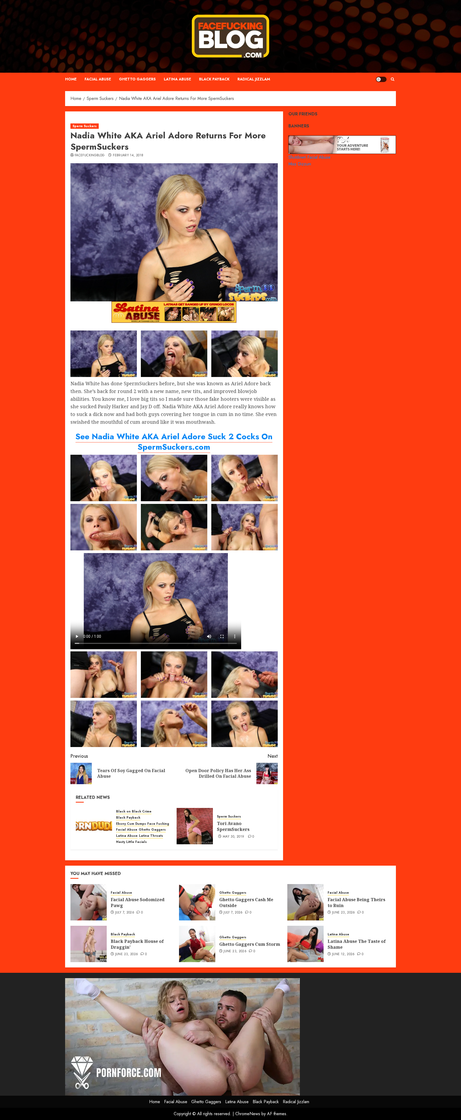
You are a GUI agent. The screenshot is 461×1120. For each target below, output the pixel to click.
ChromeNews (247, 1114)
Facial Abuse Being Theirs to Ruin (356, 902)
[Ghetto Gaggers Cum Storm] (197, 944)
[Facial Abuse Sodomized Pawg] (88, 902)
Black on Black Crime (134, 811)
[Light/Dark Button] (381, 79)
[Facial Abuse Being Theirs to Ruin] (305, 902)
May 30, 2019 (233, 837)
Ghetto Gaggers (137, 79)
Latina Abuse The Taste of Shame (357, 944)
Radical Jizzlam (253, 79)
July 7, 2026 (124, 913)
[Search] (392, 79)
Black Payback (214, 79)
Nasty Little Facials (131, 842)
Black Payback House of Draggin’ (137, 944)
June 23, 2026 (343, 913)
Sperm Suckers (85, 126)
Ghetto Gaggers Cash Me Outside (246, 902)
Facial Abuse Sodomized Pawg (138, 902)
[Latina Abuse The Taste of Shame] (305, 944)
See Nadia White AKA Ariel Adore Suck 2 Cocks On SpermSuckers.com (173, 442)
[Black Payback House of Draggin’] (88, 944)
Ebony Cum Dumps (131, 824)
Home (71, 79)
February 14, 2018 (128, 155)
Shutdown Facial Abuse (309, 157)
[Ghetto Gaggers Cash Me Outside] (197, 902)
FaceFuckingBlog (90, 155)
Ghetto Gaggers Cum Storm (249, 944)
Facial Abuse (98, 79)
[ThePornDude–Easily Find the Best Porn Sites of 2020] (94, 826)
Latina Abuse (177, 79)
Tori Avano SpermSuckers (233, 826)
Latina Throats (151, 836)
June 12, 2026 (343, 954)
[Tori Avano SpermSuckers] (195, 826)
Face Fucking (158, 824)
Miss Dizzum (299, 164)
